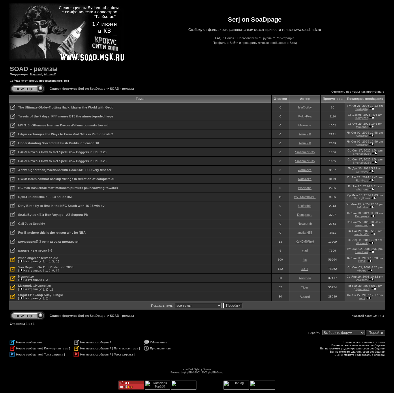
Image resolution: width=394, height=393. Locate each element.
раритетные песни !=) (35, 250)
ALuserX (50, 74)
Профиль (219, 42)
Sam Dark (361, 252)
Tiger (304, 287)
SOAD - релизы (34, 68)
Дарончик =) (362, 289)
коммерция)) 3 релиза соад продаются (48, 241)
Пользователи (247, 38)
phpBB (188, 372)
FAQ (218, 38)
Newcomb (305, 223)
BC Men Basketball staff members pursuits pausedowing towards (68, 188)
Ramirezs (305, 179)
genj (362, 298)
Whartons (305, 188)
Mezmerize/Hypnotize (34, 285)
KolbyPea (305, 116)
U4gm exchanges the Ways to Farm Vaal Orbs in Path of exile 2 (65, 134)
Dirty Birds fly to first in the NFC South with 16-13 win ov (61, 205)
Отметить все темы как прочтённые (357, 91)
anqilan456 (304, 232)
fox (305, 259)
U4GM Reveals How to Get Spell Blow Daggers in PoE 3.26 (62, 152)
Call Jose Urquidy (31, 223)
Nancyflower (362, 198)
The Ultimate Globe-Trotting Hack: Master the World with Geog (66, 107)
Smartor (207, 369)
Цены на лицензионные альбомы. (45, 197)
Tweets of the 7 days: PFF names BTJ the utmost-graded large (65, 116)
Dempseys (304, 214)
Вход (293, 42)
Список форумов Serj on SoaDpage (77, 88)
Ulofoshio (304, 205)
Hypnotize (26, 276)
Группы (267, 38)
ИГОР (362, 261)
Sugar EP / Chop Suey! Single (40, 295)
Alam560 (305, 134)
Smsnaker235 (305, 152)
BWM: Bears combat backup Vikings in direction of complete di (66, 179)
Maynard (36, 74)
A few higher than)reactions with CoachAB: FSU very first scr (64, 170)
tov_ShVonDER (305, 197)
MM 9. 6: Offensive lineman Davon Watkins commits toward (63, 125)
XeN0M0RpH (305, 241)
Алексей (305, 278)
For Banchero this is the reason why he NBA (52, 232)
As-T (304, 269)
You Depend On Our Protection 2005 (45, 267)
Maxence (304, 125)
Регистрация (285, 38)
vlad (305, 250)
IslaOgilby (305, 107)
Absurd (362, 270)
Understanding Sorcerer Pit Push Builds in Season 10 (58, 143)
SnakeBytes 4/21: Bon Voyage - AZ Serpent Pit (53, 214)
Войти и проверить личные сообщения (258, 42)
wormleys (305, 170)
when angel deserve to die (38, 258)
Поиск (229, 38)
